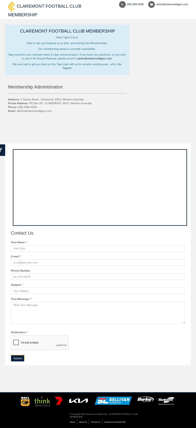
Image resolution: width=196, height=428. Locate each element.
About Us (83, 422)
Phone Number (20, 270)
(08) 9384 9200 (135, 4)
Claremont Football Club (115, 422)
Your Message (21, 298)
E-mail (16, 256)
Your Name (19, 242)
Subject (17, 284)
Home (72, 422)
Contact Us (95, 422)
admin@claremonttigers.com (172, 4)
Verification (19, 332)
